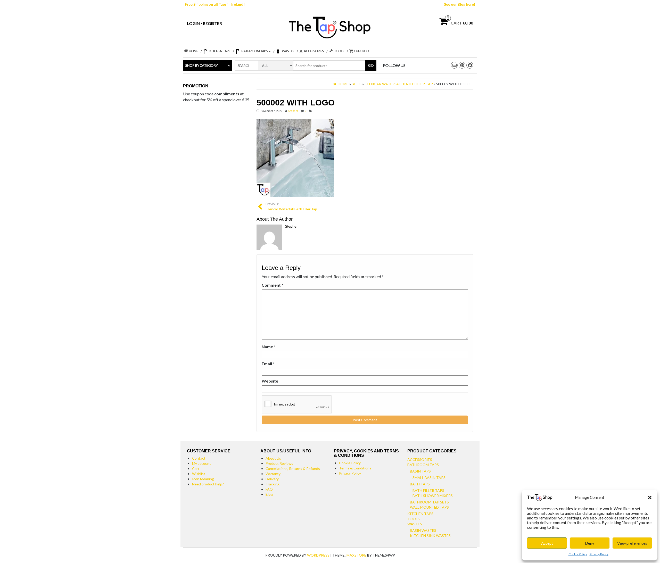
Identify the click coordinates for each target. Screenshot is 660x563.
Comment (272, 285)
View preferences (632, 543)
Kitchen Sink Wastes (430, 535)
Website (270, 380)
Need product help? (208, 484)
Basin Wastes (423, 530)
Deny (589, 543)
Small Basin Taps (429, 477)
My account (201, 463)
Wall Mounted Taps (429, 507)
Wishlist (198, 473)
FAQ (269, 489)
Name (269, 346)
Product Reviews (279, 463)
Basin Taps (420, 471)
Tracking (272, 484)
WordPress (318, 555)
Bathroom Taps (423, 464)
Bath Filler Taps (428, 490)
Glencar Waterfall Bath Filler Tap (291, 206)
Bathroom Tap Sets (429, 502)
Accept (547, 543)
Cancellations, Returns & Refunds (293, 468)
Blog (269, 494)
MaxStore (356, 555)
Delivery (272, 479)
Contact (198, 458)
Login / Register (204, 23)
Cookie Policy (577, 554)
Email (268, 363)
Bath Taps (420, 484)
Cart (195, 468)
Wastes (414, 524)
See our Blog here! (459, 4)
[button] (649, 497)
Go (371, 65)
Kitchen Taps (420, 513)
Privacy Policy (599, 554)
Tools (413, 519)
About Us (273, 458)
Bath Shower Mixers (432, 495)
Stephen (293, 110)
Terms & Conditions (355, 468)
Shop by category (201, 65)
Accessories (419, 459)
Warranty (273, 473)
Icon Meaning (203, 479)
